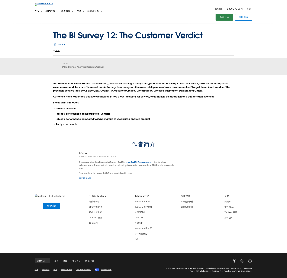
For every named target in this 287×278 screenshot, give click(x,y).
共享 (57, 50)
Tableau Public (142, 201)
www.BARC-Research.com (139, 162)
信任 (56, 261)
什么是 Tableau (97, 196)
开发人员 (76, 261)
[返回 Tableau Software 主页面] (47, 3)
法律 (36, 269)
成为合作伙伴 (187, 207)
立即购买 (244, 17)
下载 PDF (61, 44)
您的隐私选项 (106, 269)
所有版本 (229, 217)
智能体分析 (94, 201)
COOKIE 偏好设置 (83, 269)
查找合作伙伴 (187, 201)
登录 (248, 8)
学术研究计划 (141, 233)
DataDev (139, 217)
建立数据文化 (95, 207)
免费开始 (224, 17)
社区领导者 (140, 212)
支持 (227, 196)
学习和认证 (230, 207)
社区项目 (139, 223)
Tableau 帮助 (231, 212)
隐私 (55, 269)
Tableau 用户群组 (143, 207)
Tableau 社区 (142, 196)
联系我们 (219, 8)
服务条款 (45, 269)
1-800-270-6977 (235, 8)
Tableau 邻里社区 (143, 228)
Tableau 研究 (95, 217)
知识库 (228, 201)
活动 (137, 239)
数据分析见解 (95, 212)
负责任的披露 (66, 269)
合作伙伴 (185, 196)
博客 (65, 261)
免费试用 (52, 205)
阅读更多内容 (85, 178)
